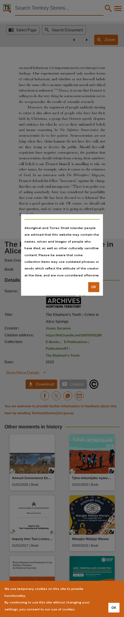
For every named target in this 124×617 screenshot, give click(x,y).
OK (93, 287)
